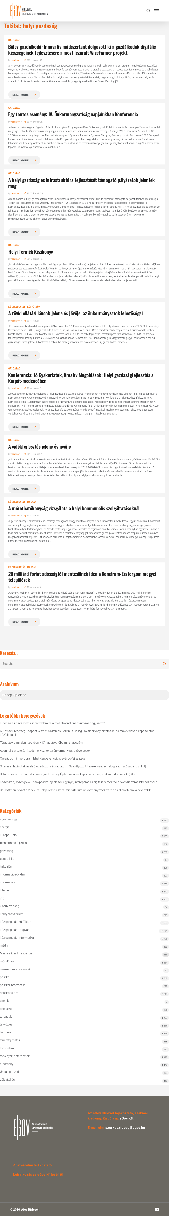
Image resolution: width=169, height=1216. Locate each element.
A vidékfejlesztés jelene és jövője (39, 446)
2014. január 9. (33, 587)
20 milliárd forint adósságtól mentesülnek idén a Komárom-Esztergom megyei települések (82, 576)
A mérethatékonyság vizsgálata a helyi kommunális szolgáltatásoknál (73, 508)
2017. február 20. (34, 193)
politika (4, 977)
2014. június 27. (34, 454)
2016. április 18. (34, 259)
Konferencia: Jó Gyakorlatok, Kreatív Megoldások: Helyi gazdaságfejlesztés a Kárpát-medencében (80, 378)
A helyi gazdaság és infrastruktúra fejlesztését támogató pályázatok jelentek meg (81, 182)
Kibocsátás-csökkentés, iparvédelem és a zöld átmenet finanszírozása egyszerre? (53, 723)
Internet (4, 890)
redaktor (15, 60)
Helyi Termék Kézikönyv (30, 251)
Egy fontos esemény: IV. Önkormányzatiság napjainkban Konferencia (73, 114)
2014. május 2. (33, 516)
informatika (7, 882)
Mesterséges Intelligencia (83, 954)
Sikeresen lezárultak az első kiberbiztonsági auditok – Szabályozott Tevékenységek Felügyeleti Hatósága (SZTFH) (73, 766)
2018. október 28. (34, 122)
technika (5, 1032)
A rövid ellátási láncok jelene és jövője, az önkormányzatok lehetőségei (75, 313)
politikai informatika (13, 985)
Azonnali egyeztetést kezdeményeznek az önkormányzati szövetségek (45, 750)
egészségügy (8, 819)
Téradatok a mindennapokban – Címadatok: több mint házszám (41, 742)
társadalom (7, 1016)
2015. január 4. (33, 321)
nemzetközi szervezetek (15, 969)
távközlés (6, 1024)
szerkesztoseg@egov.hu (125, 1128)
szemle (4, 1000)
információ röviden (12, 874)
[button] (156, 11)
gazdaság (14, 40)
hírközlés (6, 866)
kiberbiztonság (9, 906)
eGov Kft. (127, 1118)
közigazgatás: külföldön (24, 306)
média (4, 945)
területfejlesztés (10, 1040)
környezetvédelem (11, 914)
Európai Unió (8, 835)
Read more (20, 94)
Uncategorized (9, 1071)
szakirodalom (9, 992)
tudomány (6, 1064)
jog (2, 898)
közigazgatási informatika (17, 937)
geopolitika (7, 858)
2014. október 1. (34, 388)
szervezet (6, 1008)
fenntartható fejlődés (13, 842)
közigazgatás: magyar (22, 501)
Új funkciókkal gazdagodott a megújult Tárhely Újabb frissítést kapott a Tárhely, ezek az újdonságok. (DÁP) (68, 774)
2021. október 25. (34, 60)
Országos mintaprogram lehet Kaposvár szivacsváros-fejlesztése (42, 758)
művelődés (7, 961)
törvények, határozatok (15, 1056)
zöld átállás (7, 1079)
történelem (7, 1048)
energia (4, 827)
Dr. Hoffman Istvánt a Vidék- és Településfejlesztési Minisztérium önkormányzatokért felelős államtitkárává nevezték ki (75, 790)
